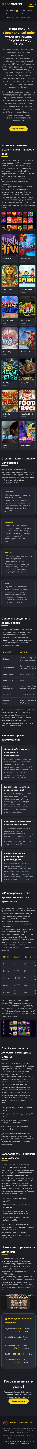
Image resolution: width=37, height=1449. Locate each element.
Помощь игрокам (11, 10)
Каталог (29, 10)
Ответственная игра (22, 1443)
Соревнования (26, 14)
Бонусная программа (12, 14)
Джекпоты (10, 17)
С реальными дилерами (23, 17)
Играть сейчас (18, 129)
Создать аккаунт (18, 1401)
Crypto (23, 10)
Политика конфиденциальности (14, 1441)
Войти (31, 4)
